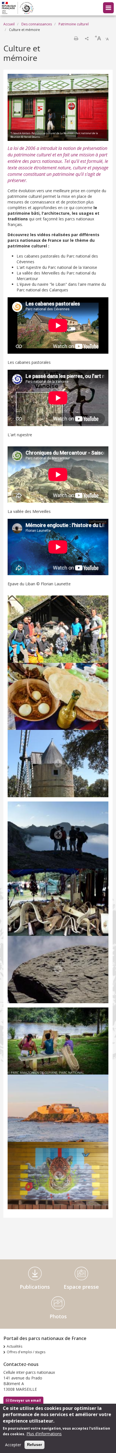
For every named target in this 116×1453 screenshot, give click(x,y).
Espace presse (81, 1286)
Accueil (9, 24)
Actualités (14, 1346)
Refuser (34, 1444)
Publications (35, 1286)
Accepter (13, 1444)
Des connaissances (36, 24)
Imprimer (76, 38)
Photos (58, 1316)
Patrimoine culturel (74, 24)
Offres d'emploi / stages (26, 1352)
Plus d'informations (44, 1433)
